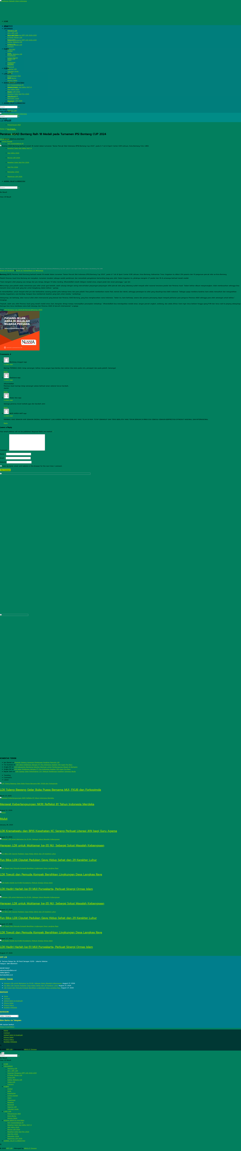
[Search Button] (18, 107)
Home (2, 129)
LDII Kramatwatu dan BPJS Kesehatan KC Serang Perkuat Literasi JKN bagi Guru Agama (58, 831)
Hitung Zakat (12, 80)
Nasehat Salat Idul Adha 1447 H (20, 148)
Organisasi (11, 62)
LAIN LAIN (7, 74)
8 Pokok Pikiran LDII (15, 37)
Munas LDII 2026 (14, 158)
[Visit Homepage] (13, 1)
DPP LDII (9, 1049)
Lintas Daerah (13, 58)
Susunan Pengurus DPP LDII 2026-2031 (22, 40)
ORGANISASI (8, 26)
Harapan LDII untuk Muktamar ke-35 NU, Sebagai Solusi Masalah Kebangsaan (52, 845)
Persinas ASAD (37, 310)
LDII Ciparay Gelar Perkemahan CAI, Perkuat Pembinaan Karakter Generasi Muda (45, 771)
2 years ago (8, 364)
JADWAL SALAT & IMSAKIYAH (14, 181)
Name (3, 454)
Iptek (9, 53)
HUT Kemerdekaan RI (15, 144)
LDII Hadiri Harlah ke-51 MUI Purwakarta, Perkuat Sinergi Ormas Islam (46, 889)
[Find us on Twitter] (1, 1046)
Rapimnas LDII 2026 (15, 176)
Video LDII (11, 44)
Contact (11, 46)
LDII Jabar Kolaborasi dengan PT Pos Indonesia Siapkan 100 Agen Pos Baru (44, 765)
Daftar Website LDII (15, 54)
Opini (9, 60)
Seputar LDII (12, 111)
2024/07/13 (4, 139)
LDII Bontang (27, 310)
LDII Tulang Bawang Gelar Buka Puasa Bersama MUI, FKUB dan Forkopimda (50, 790)
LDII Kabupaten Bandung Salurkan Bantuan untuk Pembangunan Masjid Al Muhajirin (45, 767)
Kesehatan (12, 56)
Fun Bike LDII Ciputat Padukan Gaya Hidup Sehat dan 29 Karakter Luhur (48, 860)
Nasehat (11, 65)
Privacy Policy (9, 1005)
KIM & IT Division (30, 1049)
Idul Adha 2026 (13, 153)
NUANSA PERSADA (10, 1008)
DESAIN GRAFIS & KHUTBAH (14, 139)
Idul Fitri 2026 (13, 167)
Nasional (11, 67)
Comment (4, 450)
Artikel (10, 51)
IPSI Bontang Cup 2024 (13, 310)
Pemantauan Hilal (14, 125)
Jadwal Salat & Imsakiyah (13, 1001)
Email (2, 458)
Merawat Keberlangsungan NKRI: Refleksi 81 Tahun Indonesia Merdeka (47, 804)
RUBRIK (6, 49)
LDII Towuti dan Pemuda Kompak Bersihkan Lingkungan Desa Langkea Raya (51, 874)
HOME (6, 21)
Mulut (3, 819)
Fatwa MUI (11, 49)
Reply (6, 372)
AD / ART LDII (13, 33)
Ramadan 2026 (13, 172)
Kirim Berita (12, 78)
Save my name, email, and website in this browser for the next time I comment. (32, 466)
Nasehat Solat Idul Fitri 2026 (18, 162)
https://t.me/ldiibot (7, 1027)
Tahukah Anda (13, 71)
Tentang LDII (12, 31)
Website (3, 462)
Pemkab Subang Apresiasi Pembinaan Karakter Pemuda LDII (37, 762)
